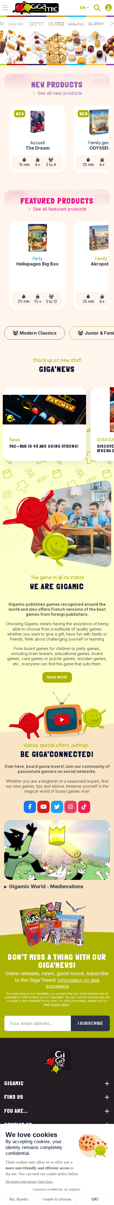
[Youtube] (43, 807)
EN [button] (83, 7)
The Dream (37, 148)
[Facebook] (30, 807)
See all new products (59, 93)
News (14, 440)
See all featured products (59, 209)
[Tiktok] (84, 807)
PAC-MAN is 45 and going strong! (44, 446)
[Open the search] (97, 8)
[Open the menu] (5, 8)
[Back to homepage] (35, 8)
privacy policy (60, 1004)
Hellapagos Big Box (37, 264)
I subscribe (90, 1023)
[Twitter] (57, 807)
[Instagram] (70, 807)
